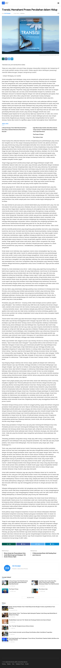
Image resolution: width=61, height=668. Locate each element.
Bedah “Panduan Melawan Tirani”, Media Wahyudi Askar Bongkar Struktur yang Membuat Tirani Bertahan (32, 607)
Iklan (13, 664)
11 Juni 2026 (12, 628)
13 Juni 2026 (12, 622)
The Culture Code (38, 137)
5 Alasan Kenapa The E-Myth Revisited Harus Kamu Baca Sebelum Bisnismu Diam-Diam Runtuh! (14, 130)
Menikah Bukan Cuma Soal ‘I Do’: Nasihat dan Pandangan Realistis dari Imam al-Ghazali (30, 620)
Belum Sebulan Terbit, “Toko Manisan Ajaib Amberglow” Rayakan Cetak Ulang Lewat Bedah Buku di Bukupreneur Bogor (33, 614)
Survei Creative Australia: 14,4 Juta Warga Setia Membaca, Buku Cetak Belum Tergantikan (30, 632)
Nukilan (23, 13)
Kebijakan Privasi (20, 664)
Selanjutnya (30, 597)
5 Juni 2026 (12, 641)
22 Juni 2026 (12, 616)
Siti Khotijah (7, 13)
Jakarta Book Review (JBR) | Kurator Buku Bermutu (16, 662)
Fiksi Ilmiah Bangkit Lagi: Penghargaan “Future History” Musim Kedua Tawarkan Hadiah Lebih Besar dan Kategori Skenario (34, 639)
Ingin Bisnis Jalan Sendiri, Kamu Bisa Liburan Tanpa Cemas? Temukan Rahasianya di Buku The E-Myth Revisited (45, 130)
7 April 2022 (42, 591)
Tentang (4, 664)
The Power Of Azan (38, 134)
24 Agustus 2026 (13, 610)
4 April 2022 (16, 13)
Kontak (27, 664)
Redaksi (9, 664)
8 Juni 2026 (12, 634)
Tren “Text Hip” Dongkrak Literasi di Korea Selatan (21, 626)
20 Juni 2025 (12, 586)
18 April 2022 (13, 591)
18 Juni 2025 (42, 586)
